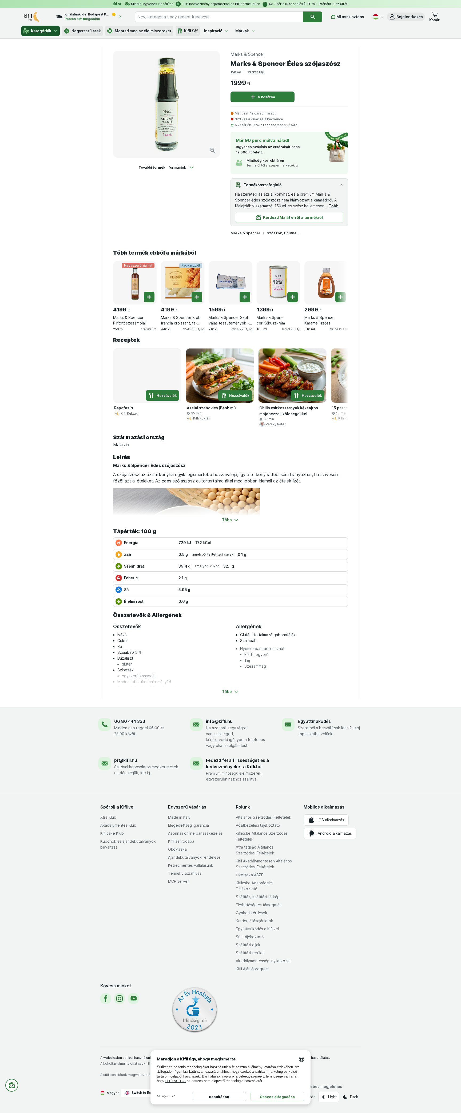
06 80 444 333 (129, 721)
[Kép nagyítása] (212, 150)
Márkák (242, 31)
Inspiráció (213, 31)
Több (334, 206)
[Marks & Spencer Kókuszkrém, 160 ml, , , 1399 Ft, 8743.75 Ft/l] (278, 282)
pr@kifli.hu (125, 760)
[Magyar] (378, 16)
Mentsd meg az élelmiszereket (143, 31)
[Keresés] (312, 16)
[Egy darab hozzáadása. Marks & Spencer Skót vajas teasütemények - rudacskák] (245, 297)
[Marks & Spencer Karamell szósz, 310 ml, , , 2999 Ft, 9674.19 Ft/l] (326, 282)
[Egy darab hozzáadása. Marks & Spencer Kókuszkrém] (292, 297)
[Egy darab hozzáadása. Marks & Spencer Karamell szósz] (340, 297)
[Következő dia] (337, 280)
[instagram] (119, 998)
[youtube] (133, 998)
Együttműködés (314, 721)
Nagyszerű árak (86, 31)
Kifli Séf (191, 31)
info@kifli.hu (219, 721)
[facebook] (105, 998)
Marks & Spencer (245, 233)
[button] (406, 17)
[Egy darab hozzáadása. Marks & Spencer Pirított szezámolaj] (149, 297)
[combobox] (219, 16)
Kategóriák (41, 31)
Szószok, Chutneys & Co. (284, 233)
